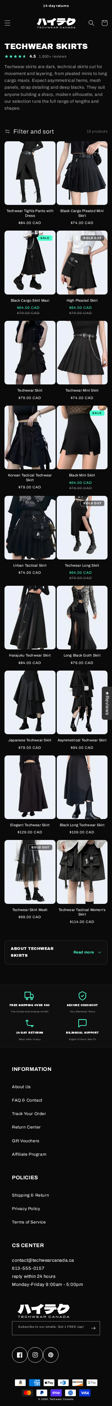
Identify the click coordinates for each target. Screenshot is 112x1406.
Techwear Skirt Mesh (30, 910)
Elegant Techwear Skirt (30, 825)
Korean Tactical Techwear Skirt (30, 477)
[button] (7, 23)
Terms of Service (29, 1222)
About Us (21, 1087)
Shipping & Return (30, 1195)
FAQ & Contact (27, 1100)
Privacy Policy (26, 1208)
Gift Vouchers (25, 1141)
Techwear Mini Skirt (82, 390)
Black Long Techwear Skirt (82, 825)
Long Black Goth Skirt (82, 655)
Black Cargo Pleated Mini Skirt (82, 213)
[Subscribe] (93, 1328)
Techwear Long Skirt (82, 565)
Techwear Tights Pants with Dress (30, 213)
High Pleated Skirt (82, 300)
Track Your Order (29, 1113)
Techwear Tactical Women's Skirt (82, 912)
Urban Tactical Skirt (30, 565)
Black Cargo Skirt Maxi (30, 300)
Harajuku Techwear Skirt (30, 655)
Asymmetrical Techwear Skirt (82, 740)
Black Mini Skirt (82, 475)
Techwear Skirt (29, 390)
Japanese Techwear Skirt (30, 740)
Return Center (26, 1127)
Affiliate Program (29, 1154)
